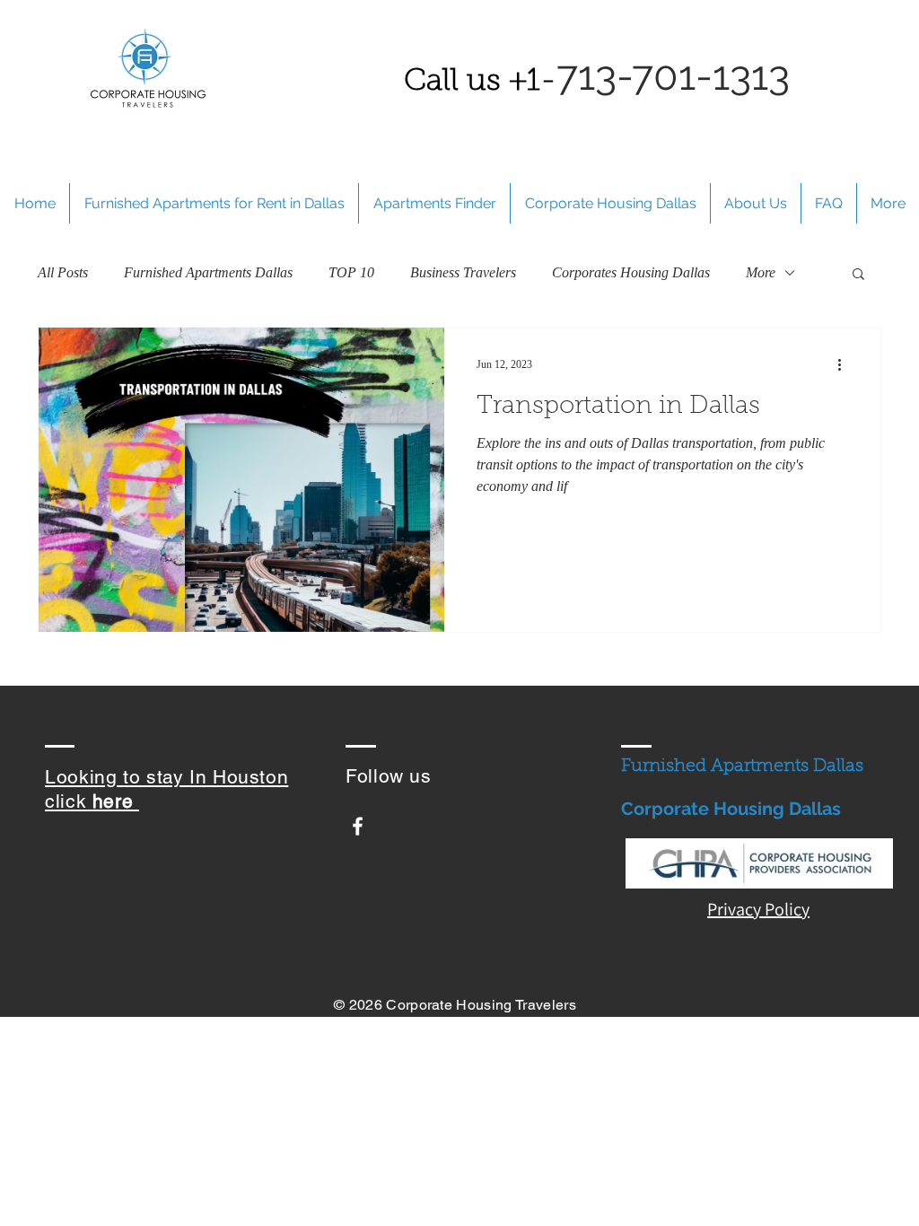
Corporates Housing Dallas (631, 272)
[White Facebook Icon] (358, 826)
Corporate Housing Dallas (731, 808)
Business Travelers (463, 272)
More (760, 272)
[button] (858, 275)
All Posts (63, 272)
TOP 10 (351, 272)
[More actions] (845, 364)
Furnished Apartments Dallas (208, 272)
